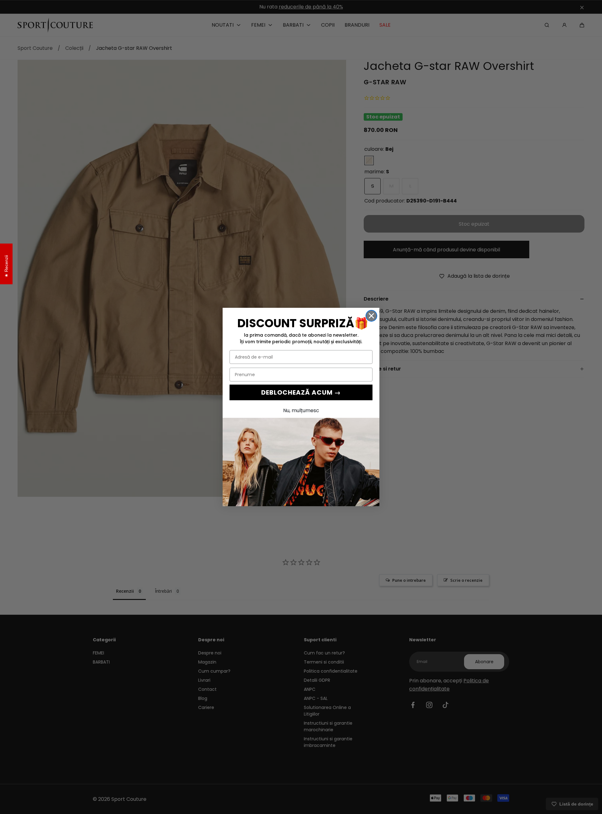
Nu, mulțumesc (301, 410)
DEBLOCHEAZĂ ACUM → (301, 392)
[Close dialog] (371, 315)
